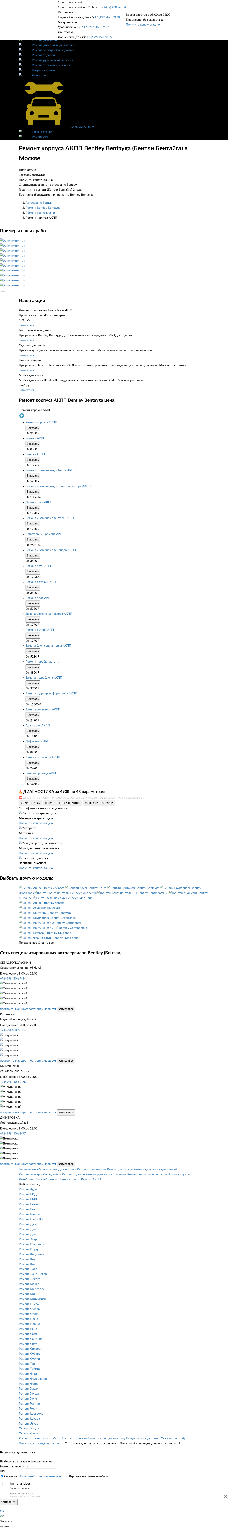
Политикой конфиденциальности (43, 1476)
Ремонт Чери (28, 1408)
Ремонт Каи (27, 1259)
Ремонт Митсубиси (32, 1299)
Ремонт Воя (27, 1209)
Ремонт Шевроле (31, 1413)
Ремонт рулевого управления (52, 60)
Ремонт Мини (28, 1294)
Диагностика (67, 1169)
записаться (66, 1009)
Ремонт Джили (29, 1229)
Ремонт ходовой (43, 55)
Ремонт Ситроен (30, 1348)
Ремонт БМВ (28, 1199)
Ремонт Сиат (28, 1344)
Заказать (33, 428)
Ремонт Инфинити (32, 1244)
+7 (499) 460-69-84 (113, 7)
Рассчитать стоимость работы (40, 1438)
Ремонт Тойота (29, 1368)
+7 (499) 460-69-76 (96, 27)
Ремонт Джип (28, 1234)
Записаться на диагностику (106, 1438)
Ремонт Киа (27, 1264)
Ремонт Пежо (28, 1318)
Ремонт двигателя (44, 40)
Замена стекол (42, 131)
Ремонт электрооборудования (53, 50)
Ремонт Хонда (29, 1393)
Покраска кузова (43, 70)
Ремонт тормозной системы (51, 65)
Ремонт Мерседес (32, 1289)
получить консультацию (62, 803)
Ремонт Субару (29, 1353)
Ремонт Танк (27, 1363)
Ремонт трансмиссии (40, 212)
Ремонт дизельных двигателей (53, 45)
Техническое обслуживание (38, 1169)
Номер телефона (12, 1466)
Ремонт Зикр (28, 1239)
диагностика (30, 803)
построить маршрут (14, 1009)
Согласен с (35, 1476)
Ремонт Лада (28, 1269)
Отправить (8, 1501)
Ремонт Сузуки (29, 1358)
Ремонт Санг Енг (30, 1339)
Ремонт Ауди (28, 1189)
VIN (2, 1471)
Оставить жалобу (173, 1438)
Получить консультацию (143, 24)
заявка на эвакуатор (99, 803)
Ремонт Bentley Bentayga (43, 207)
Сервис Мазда (29, 1428)
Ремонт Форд (28, 1383)
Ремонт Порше (29, 1323)
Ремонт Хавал (29, 1388)
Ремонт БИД (28, 1194)
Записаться (26, 325)
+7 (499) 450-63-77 (99, 37)
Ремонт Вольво (29, 1204)
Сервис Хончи (28, 1433)
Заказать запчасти (74, 1438)
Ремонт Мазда (29, 1284)
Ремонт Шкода (29, 1418)
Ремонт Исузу (28, 1249)
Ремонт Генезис (30, 1214)
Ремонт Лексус (29, 1279)
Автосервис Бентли (39, 202)
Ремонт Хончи (29, 1398)
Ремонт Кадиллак (31, 1254)
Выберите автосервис (15, 1461)
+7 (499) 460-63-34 (107, 17)
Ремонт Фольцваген (33, 1378)
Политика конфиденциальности (41, 1443)
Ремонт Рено (28, 1328)
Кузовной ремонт (82, 127)
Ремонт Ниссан (29, 1304)
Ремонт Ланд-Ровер (33, 1274)
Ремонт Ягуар (28, 1423)
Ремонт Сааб (28, 1333)
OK (2, 1511)
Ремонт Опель (29, 1313)
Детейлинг (39, 75)
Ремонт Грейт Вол (31, 1219)
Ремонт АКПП (42, 136)
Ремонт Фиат (28, 1373)
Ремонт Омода (29, 1308)
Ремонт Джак (28, 1224)
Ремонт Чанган (29, 1403)
